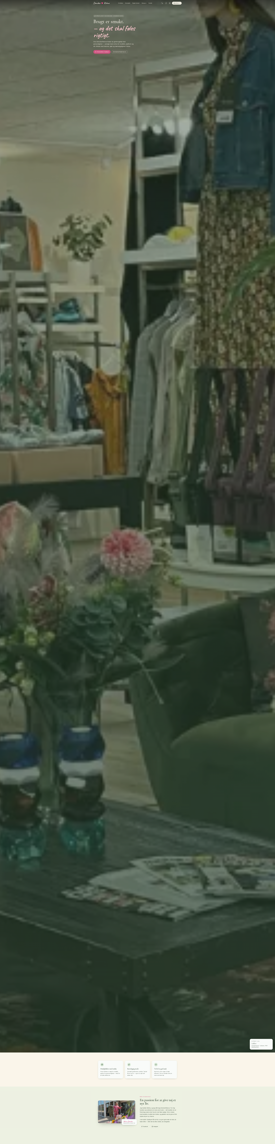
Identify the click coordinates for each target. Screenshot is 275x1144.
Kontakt (150, 3)
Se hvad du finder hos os (119, 51)
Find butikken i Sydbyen (103, 51)
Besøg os (144, 3)
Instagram (155, 1126)
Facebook (145, 1126)
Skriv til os (176, 3)
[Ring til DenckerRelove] (162, 3)
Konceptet (127, 3)
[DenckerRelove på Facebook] (166, 3)
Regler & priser (136, 3)
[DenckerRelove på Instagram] (169, 3)
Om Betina (120, 3)
